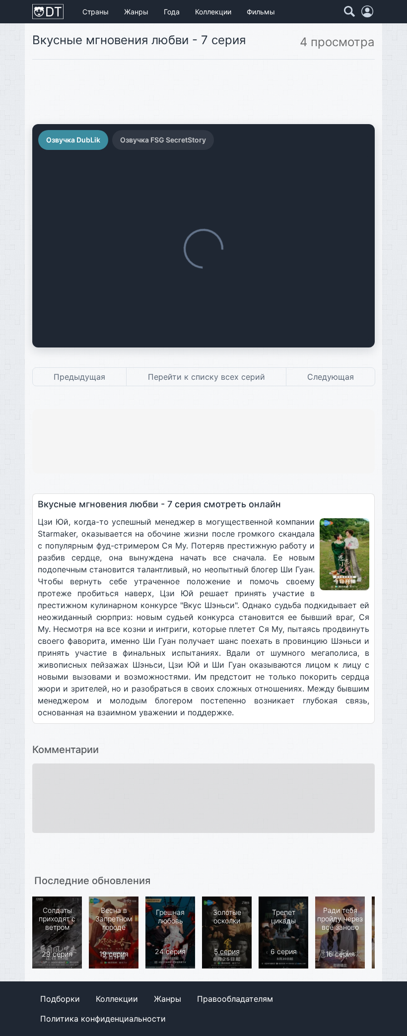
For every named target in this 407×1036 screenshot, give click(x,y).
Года (172, 11)
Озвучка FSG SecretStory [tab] (163, 140)
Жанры (136, 11)
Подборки (60, 999)
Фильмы (261, 11)
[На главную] (48, 11)
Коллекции (213, 11)
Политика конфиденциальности (103, 1019)
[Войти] (367, 11)
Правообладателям (235, 999)
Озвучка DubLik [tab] (73, 140)
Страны (95, 11)
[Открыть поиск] (349, 11)
